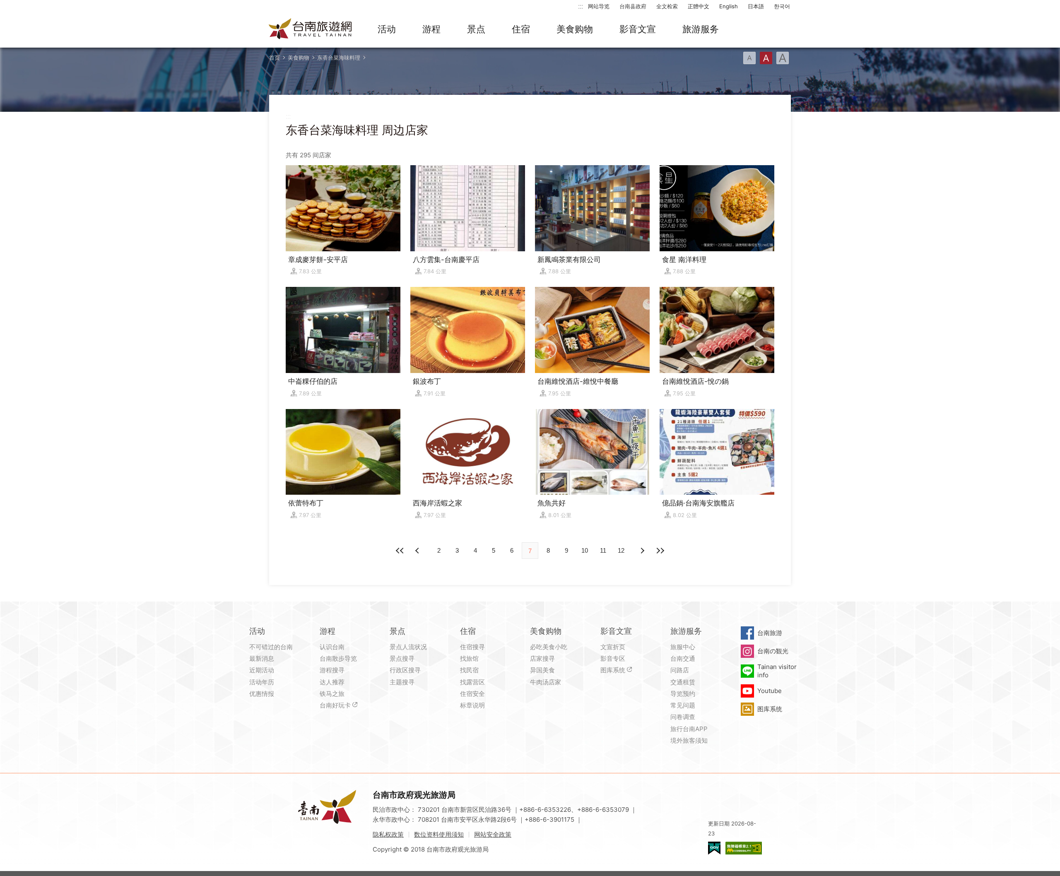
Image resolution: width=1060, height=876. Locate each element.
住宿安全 (472, 694)
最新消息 (261, 658)
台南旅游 (769, 633)
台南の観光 (772, 651)
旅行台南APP (689, 729)
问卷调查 (682, 717)
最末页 (660, 550)
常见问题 (682, 705)
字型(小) (749, 58)
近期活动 (261, 670)
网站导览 (599, 6)
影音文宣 (637, 29)
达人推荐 (332, 682)
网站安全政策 (492, 834)
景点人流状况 (408, 647)
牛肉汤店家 (545, 682)
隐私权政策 (388, 834)
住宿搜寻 (472, 647)
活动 (387, 29)
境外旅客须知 (689, 740)
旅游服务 (700, 29)
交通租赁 (682, 682)
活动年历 (261, 682)
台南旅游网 (310, 29)
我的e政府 (714, 848)
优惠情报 (261, 694)
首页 (274, 57)
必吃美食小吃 (548, 647)
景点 (476, 29)
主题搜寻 (402, 682)
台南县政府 (632, 6)
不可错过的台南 (271, 647)
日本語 (756, 6)
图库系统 (612, 670)
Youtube (769, 691)
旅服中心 (682, 647)
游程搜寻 (332, 670)
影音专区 (612, 658)
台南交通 (682, 658)
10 (584, 550)
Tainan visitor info (777, 671)
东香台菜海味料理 (338, 57)
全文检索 (667, 6)
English (728, 6)
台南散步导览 (338, 658)
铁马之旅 (332, 694)
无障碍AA (743, 848)
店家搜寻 (542, 658)
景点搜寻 (402, 658)
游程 (431, 29)
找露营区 (472, 682)
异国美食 (542, 670)
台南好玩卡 (335, 705)
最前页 (400, 550)
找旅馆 (469, 658)
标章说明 (472, 705)
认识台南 (332, 647)
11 (603, 550)
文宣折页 (612, 647)
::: (580, 6)
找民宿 (469, 670)
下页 (418, 550)
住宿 (521, 29)
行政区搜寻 (405, 670)
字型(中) (766, 58)
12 (621, 550)
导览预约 (682, 694)
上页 (642, 550)
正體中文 (698, 6)
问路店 (679, 670)
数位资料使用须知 (439, 834)
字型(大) (782, 58)
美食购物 (574, 29)
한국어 (782, 6)
